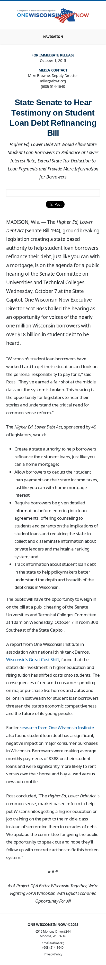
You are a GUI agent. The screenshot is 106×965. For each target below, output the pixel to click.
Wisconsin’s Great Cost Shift (32, 659)
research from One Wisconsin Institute (57, 728)
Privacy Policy (53, 954)
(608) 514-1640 (53, 947)
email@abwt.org (53, 943)
